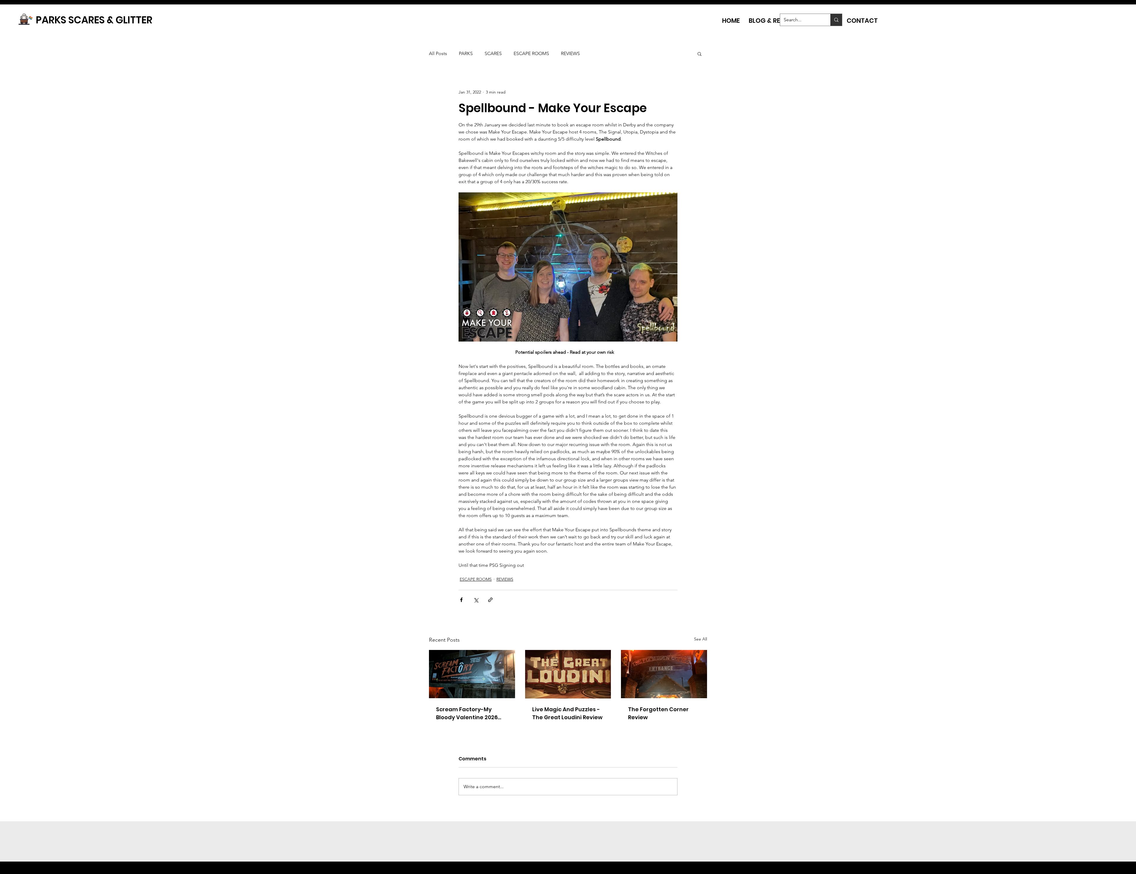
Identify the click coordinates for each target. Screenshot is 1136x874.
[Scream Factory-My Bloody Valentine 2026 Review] (472, 674)
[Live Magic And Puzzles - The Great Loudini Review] (568, 674)
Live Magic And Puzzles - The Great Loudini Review (567, 713)
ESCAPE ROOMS (531, 53)
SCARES (493, 53)
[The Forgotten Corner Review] (664, 674)
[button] (699, 53)
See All (700, 639)
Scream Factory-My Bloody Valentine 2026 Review (467, 713)
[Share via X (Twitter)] (476, 600)
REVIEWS (570, 53)
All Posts (438, 53)
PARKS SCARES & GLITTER (94, 20)
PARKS (466, 53)
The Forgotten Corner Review (658, 713)
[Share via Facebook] (461, 600)
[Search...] (836, 20)
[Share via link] (490, 600)
